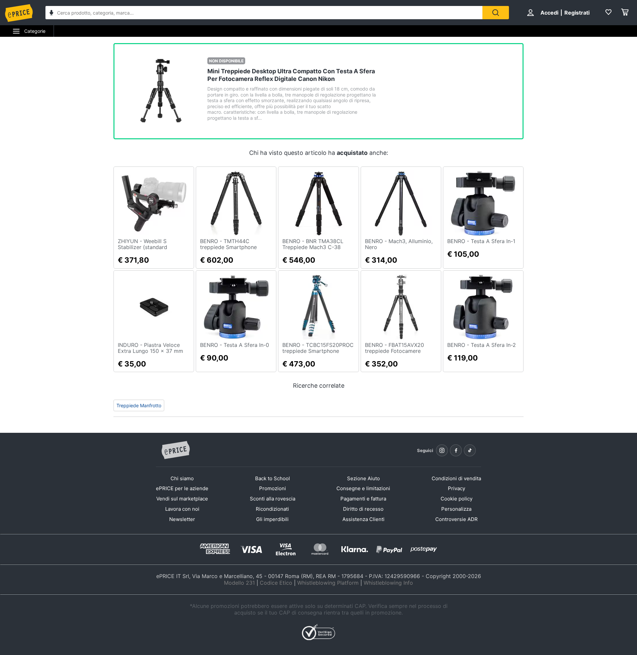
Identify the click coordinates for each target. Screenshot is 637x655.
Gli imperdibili (272, 519)
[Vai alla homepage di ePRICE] (175, 450)
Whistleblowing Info (388, 582)
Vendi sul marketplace (182, 498)
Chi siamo (182, 478)
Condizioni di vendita (456, 478)
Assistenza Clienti (363, 519)
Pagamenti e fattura (363, 498)
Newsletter (182, 519)
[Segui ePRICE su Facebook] (456, 450)
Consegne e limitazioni (363, 488)
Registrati (577, 12)
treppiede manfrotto (138, 405)
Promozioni (272, 488)
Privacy (456, 488)
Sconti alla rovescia (272, 498)
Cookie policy (456, 498)
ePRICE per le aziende (182, 488)
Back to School (272, 478)
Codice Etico (276, 582)
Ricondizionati (272, 509)
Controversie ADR (456, 519)
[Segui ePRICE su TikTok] (470, 450)
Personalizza (456, 509)
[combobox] (263, 12)
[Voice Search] (51, 13)
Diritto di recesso (363, 509)
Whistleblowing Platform (328, 582)
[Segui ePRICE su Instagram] (442, 450)
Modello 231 (239, 582)
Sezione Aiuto (363, 478)
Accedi (549, 12)
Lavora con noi (182, 509)
